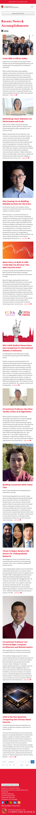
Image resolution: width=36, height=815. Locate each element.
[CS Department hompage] (18, 810)
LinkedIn (15, 802)
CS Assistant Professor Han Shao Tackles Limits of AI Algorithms (18, 410)
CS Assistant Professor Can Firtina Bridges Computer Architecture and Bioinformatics (18, 644)
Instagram (11, 802)
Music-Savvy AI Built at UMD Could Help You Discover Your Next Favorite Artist (16, 265)
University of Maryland (18, 2)
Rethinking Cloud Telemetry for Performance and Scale (17, 120)
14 (10, 765)
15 (14, 765)
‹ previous (11, 762)
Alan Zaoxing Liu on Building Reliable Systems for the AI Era (17, 202)
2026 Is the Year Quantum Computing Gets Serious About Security (17, 719)
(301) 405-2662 (13, 799)
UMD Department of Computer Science (14, 7)
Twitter (6, 802)
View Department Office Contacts (10, 785)
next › (22, 765)
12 (3, 765)
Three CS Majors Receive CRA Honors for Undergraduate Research (16, 553)
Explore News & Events (18, 13)
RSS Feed (19, 802)
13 (6, 765)
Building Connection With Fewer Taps (18, 486)
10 (29, 762)
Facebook (2, 802)
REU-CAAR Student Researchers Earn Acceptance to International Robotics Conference (18, 348)
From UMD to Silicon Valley (15, 58)
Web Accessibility (6, 806)
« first (4, 762)
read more (13, 95)
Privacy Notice (16, 806)
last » (27, 765)
